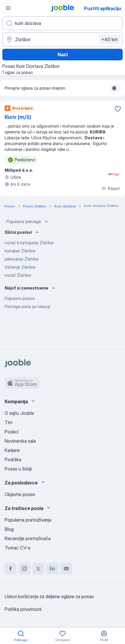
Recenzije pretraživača (28, 538)
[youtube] (66, 568)
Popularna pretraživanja (28, 520)
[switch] (115, 88)
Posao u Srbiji (18, 469)
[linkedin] (52, 568)
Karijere (12, 450)
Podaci (12, 432)
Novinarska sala (20, 441)
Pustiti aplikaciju (102, 8)
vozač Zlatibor (18, 275)
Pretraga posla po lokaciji (27, 306)
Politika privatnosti (23, 609)
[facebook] (10, 568)
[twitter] (38, 568)
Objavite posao (20, 494)
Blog (9, 529)
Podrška (13, 459)
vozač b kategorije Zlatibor (29, 242)
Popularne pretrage (23, 221)
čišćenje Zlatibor (20, 267)
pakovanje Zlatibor (22, 258)
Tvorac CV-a (17, 548)
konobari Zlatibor (20, 250)
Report (114, 188)
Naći (63, 54)
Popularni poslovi (20, 298)
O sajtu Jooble (19, 413)
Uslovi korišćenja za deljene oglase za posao (49, 596)
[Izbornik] (8, 8)
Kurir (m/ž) (18, 117)
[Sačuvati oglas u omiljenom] (117, 109)
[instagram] (24, 568)
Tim (8, 422)
